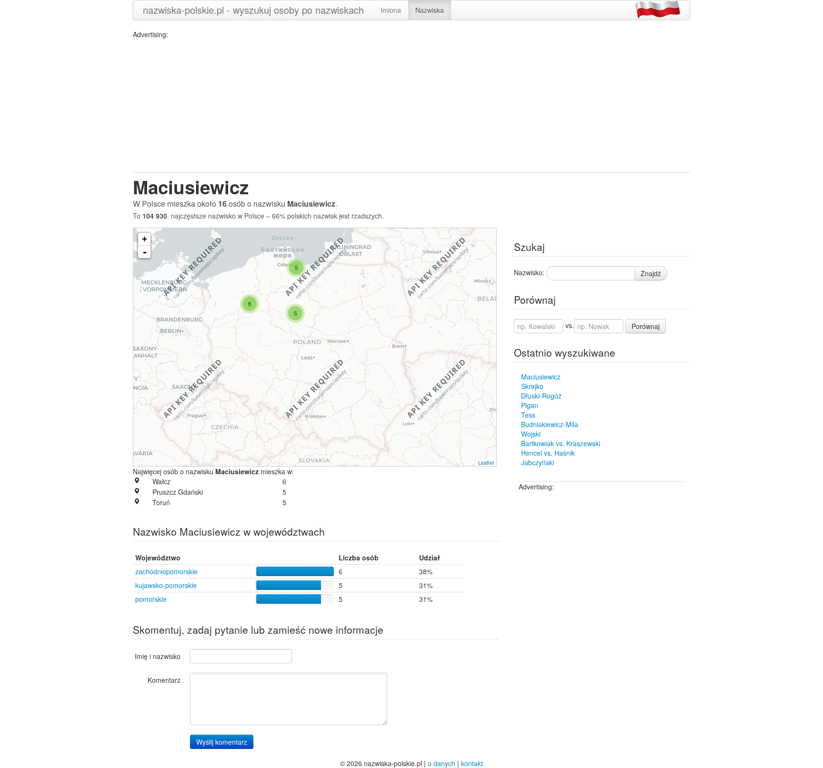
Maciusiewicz (541, 376)
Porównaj (646, 326)
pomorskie (151, 599)
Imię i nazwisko (158, 656)
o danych (441, 763)
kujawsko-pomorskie (166, 585)
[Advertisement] (411, 105)
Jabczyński (537, 462)
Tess (528, 414)
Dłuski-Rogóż (541, 395)
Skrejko (532, 386)
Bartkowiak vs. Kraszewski (560, 443)
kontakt (472, 763)
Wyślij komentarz (221, 742)
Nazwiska (429, 10)
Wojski (531, 434)
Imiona (391, 10)
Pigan (529, 405)
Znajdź (651, 273)
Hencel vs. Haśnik (548, 453)
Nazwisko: (529, 272)
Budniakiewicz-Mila (549, 424)
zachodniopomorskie (166, 571)
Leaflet (486, 462)
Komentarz (164, 680)
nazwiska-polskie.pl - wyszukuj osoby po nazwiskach (253, 10)
